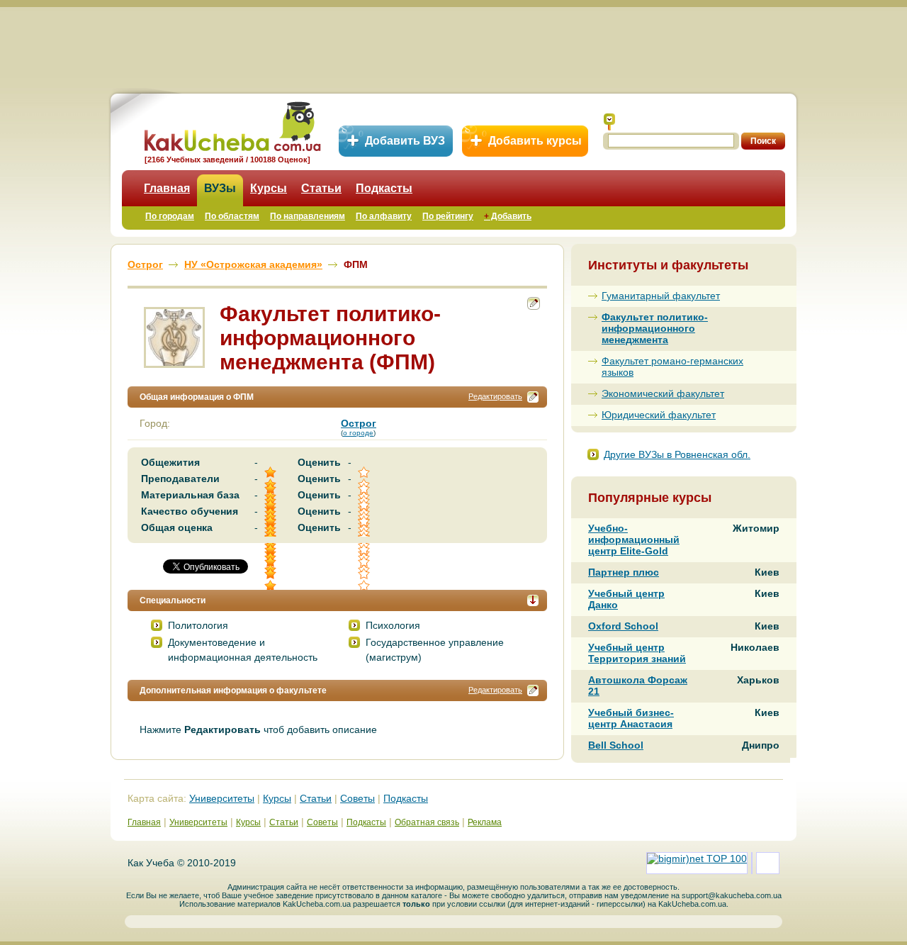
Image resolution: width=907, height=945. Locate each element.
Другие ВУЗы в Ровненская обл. (677, 454)
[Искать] (609, 121)
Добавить (507, 216)
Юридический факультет (659, 414)
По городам (169, 216)
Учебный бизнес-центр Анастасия (631, 718)
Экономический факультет (663, 393)
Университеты (221, 798)
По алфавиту (384, 216)
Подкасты (384, 188)
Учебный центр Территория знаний (637, 653)
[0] (365, 562)
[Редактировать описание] (533, 397)
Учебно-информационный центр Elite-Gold (634, 539)
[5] (271, 562)
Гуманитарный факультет (661, 295)
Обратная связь (427, 822)
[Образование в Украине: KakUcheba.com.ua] (231, 124)
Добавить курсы (535, 141)
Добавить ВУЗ (405, 141)
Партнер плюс (623, 572)
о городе (358, 433)
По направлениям (307, 216)
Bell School (615, 745)
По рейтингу (447, 216)
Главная (167, 188)
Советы (357, 798)
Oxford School (623, 626)
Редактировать (495, 396)
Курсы (268, 188)
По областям (232, 216)
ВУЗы (220, 188)
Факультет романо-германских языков (672, 366)
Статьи (321, 188)
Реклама (485, 822)
